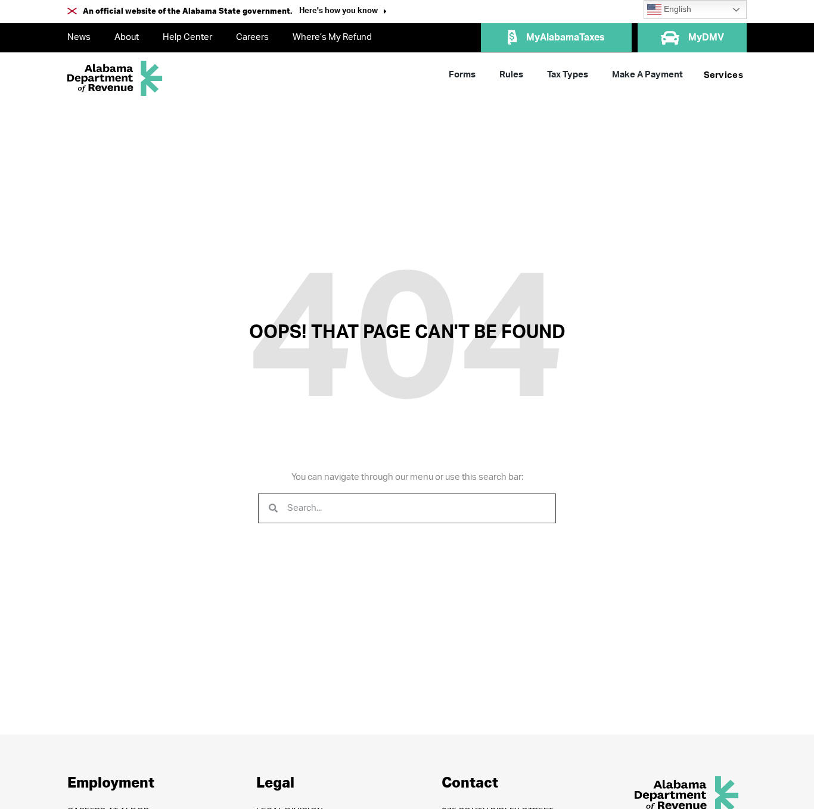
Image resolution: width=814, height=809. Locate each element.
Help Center (187, 37)
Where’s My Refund (332, 37)
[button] (343, 12)
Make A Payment (647, 74)
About (126, 37)
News (79, 37)
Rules (511, 74)
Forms (462, 74)
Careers (252, 37)
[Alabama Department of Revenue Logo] (115, 78)
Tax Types (567, 74)
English (676, 9)
